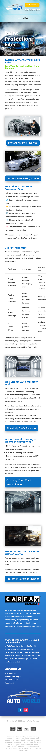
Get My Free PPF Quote (21, 178)
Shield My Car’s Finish (19, 428)
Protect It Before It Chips (21, 578)
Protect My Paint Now (21, 142)
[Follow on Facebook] (20, 710)
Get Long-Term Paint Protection (18, 482)
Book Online (31, 5)
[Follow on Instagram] (26, 710)
